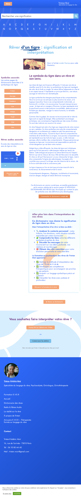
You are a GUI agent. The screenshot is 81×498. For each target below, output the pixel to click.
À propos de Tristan (12, 415)
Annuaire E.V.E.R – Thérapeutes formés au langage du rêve (17, 421)
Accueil (7, 398)
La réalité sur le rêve (12, 411)
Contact (7, 431)
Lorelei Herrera (64, 63)
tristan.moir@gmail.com (19, 451)
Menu (8, 4)
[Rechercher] (75, 16)
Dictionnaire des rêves (13, 403)
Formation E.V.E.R (11, 394)
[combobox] (37, 16)
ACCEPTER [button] (17, 493)
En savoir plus (7, 493)
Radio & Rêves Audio (13, 407)
